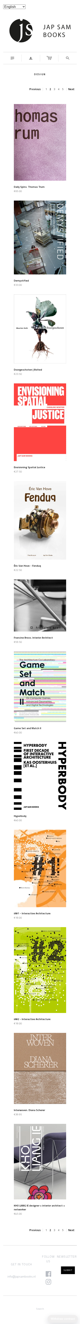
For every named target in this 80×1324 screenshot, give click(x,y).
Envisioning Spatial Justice (29, 467)
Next (71, 89)
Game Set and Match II (27, 728)
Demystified (21, 281)
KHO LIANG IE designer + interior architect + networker (39, 1207)
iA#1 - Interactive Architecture (32, 913)
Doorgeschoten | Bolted (28, 370)
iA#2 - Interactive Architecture (32, 1019)
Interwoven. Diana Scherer (29, 1110)
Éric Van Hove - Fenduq (27, 566)
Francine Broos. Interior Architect (33, 638)
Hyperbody (20, 816)
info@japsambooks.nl (21, 1276)
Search (40, 1309)
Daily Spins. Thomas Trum (29, 187)
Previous (35, 89)
